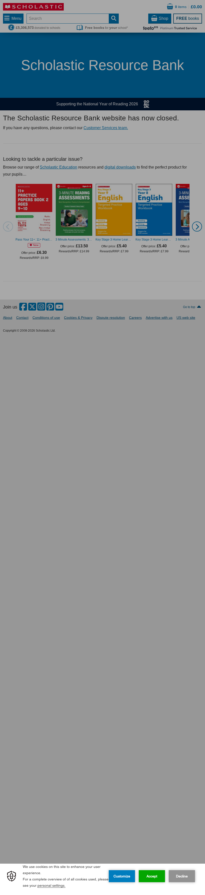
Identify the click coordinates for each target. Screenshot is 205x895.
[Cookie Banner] (102, 879)
